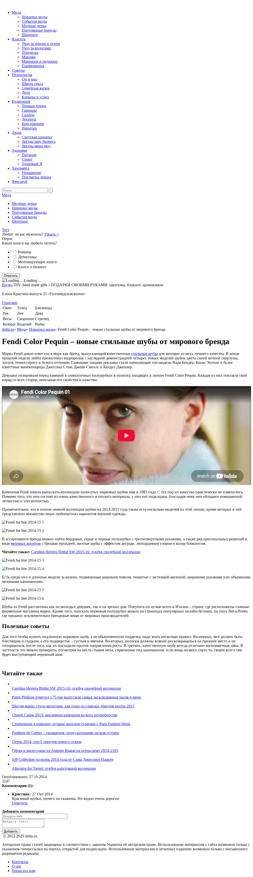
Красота (18, 39)
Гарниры (29, 110)
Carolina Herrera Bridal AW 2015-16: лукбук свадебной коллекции (85, 552)
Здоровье (19, 150)
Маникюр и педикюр (40, 61)
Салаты (28, 115)
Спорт (27, 159)
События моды (34, 21)
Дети (26, 92)
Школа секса (32, 84)
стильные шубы (144, 353)
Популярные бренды (39, 30)
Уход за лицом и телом (41, 44)
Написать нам (23, 871)
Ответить (20, 803)
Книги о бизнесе (32, 267)
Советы (18, 70)
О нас (16, 866)
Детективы (27, 257)
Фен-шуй (19, 181)
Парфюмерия (33, 66)
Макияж (29, 57)
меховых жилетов (26, 543)
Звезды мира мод (36, 146)
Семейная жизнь (36, 88)
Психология (22, 75)
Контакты (20, 862)
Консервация (33, 124)
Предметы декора (36, 177)
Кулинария (21, 101)
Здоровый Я (32, 164)
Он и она (29, 79)
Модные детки (34, 26)
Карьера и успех (35, 97)
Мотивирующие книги (37, 262)
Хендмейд (20, 168)
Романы (24, 252)
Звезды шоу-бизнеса (39, 141)
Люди (16, 133)
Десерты (29, 119)
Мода (16, 12)
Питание (29, 155)
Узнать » (51, 234)
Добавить (11, 831)
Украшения (31, 173)
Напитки (29, 128)
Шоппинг (30, 35)
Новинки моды (34, 17)
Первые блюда (34, 106)
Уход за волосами (36, 48)
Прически (30, 52)
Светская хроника (37, 137)
